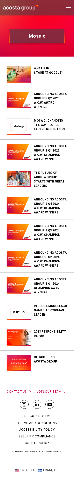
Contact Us (17, 391)
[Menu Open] (68, 7)
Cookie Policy (37, 443)
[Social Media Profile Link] (24, 404)
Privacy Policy (37, 416)
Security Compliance (37, 436)
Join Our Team (49, 391)
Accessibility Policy (37, 429)
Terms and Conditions (37, 423)
